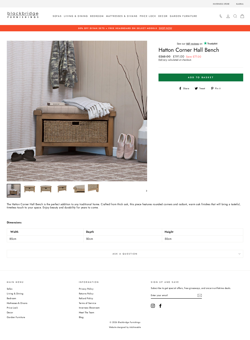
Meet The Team (86, 312)
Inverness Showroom (89, 307)
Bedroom (97, 16)
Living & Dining (76, 16)
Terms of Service (87, 303)
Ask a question (125, 253)
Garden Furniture (183, 16)
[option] (125, 28)
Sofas (57, 16)
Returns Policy (86, 293)
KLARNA (239, 4)
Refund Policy (86, 298)
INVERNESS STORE (221, 4)
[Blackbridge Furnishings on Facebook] (160, 306)
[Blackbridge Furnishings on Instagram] (153, 306)
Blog (81, 317)
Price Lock (148, 16)
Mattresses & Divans (122, 16)
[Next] (145, 190)
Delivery (163, 59)
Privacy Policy (86, 288)
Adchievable (135, 327)
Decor (163, 16)
